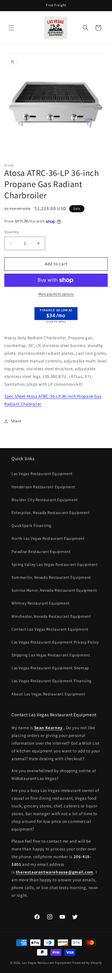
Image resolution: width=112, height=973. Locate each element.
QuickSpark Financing (31, 525)
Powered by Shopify (87, 963)
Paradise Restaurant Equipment (40, 551)
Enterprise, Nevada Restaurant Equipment (50, 512)
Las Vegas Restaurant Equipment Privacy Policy (55, 642)
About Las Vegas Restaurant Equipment (48, 694)
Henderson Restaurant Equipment (43, 486)
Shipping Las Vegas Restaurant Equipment (50, 655)
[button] (11, 27)
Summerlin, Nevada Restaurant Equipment (51, 577)
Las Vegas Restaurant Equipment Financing (51, 680)
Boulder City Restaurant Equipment (44, 499)
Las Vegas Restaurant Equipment (42, 473)
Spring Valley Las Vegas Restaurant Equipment (54, 564)
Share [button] (16, 420)
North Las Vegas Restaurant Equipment (48, 538)
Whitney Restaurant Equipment (40, 603)
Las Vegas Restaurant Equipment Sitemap (50, 667)
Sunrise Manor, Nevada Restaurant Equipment (54, 590)
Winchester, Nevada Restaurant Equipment (51, 616)
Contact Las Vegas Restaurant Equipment (49, 629)
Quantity (11, 231)
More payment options (56, 294)
